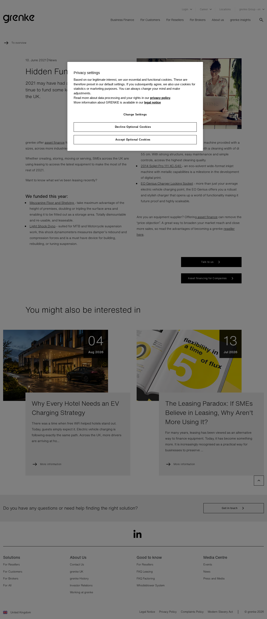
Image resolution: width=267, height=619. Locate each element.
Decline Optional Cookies (133, 126)
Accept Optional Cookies (132, 139)
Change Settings (135, 114)
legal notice (152, 102)
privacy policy (160, 98)
